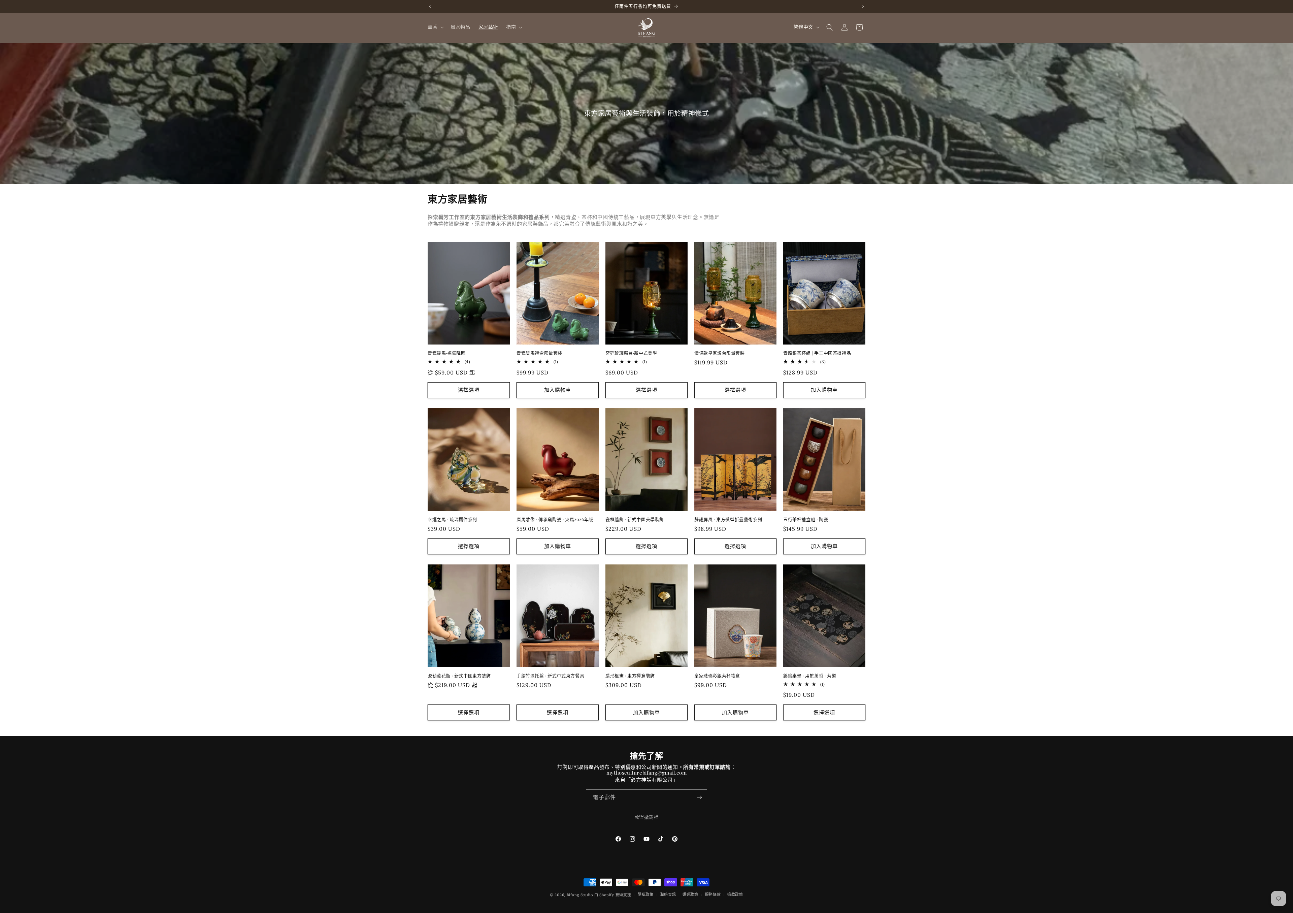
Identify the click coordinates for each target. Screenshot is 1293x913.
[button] (435, 27)
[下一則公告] (863, 6)
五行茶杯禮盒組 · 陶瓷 (805, 519)
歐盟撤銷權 (646, 818)
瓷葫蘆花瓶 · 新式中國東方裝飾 (459, 675)
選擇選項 (468, 390)
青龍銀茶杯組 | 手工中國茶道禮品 (817, 353)
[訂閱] (699, 797)
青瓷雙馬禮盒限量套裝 (539, 353)
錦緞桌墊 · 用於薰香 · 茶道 (809, 675)
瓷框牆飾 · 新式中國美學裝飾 (634, 519)
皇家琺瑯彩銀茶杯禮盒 (717, 675)
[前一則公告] (430, 6)
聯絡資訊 (668, 894)
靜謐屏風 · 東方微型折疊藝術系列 (728, 519)
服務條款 (713, 894)
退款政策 (735, 894)
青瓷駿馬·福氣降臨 (446, 353)
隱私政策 (646, 894)
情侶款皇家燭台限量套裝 (719, 353)
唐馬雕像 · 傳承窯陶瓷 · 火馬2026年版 (555, 519)
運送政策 (690, 894)
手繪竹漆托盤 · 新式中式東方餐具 (550, 675)
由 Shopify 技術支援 (612, 894)
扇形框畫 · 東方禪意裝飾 (630, 675)
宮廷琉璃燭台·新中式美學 (631, 353)
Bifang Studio (580, 894)
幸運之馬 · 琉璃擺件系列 (452, 519)
